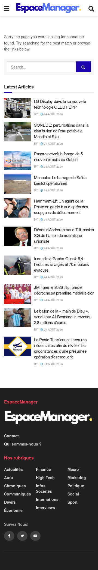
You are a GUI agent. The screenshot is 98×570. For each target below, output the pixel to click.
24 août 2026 (53, 114)
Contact (11, 435)
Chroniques (15, 485)
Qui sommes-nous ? (23, 444)
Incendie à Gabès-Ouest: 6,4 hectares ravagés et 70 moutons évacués (61, 264)
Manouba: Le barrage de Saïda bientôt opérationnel (60, 180)
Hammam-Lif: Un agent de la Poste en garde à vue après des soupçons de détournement (61, 206)
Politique (76, 485)
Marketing (77, 477)
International (48, 499)
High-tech (45, 477)
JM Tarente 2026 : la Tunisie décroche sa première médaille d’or (64, 290)
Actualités (13, 469)
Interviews (45, 507)
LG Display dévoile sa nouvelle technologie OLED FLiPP (60, 104)
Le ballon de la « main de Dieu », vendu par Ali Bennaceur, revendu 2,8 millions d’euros (62, 316)
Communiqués (17, 494)
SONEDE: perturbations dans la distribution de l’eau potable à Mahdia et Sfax (61, 130)
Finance (43, 469)
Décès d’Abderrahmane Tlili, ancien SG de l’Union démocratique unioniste (64, 235)
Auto (8, 477)
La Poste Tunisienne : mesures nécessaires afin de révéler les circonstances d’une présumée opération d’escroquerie (60, 348)
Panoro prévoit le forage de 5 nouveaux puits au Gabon (58, 156)
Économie (13, 510)
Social (73, 494)
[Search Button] (83, 66)
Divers (10, 502)
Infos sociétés (44, 488)
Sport (73, 502)
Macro (73, 469)
